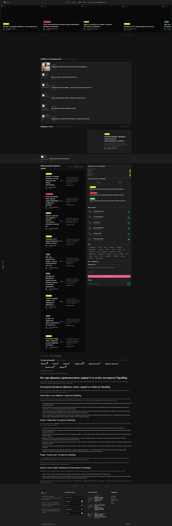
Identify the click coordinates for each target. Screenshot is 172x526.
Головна (68, 2)
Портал (85, 2)
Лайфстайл (6, 23)
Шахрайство (119, 247)
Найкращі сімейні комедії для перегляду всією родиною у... (69, 66)
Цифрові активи (102, 253)
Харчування (116, 256)
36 (50, 355)
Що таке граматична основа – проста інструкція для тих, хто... (51, 261)
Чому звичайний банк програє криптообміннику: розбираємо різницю (52, 201)
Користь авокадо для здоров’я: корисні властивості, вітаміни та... (100, 515)
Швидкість (112, 247)
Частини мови (92, 251)
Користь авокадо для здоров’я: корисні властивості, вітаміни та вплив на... (108, 200)
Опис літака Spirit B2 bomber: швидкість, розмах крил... (68, 98)
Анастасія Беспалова (53, 228)
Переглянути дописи (97, 212)
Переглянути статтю (70, 185)
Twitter (82, 486)
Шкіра (106, 247)
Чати (124, 249)
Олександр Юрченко (98, 238)
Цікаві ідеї (119, 251)
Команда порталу (114, 499)
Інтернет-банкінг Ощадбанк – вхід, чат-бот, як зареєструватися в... (71, 87)
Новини (80, 2)
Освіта (167, 21)
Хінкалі (101, 256)
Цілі (98, 251)
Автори (112, 503)
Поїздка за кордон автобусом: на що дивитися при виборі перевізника (52, 181)
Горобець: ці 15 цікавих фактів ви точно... (139, 26)
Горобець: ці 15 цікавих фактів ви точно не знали (52, 241)
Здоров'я (86, 21)
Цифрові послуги (92, 253)
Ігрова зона (49, 367)
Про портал (113, 496)
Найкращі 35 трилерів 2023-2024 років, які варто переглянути (70, 118)
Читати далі (126, 360)
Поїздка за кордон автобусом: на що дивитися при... (98, 499)
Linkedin (99, 486)
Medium (106, 486)
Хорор (115, 253)
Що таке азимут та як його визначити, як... (64, 77)
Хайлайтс (91, 258)
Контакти (113, 498)
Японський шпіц (92, 247)
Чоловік (113, 249)
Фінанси (53, 85)
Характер (123, 256)
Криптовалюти (47, 21)
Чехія (119, 249)
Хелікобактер (108, 256)
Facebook (67, 486)
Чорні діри (101, 249)
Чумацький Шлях (92, 249)
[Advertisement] (86, 47)
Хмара (96, 256)
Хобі (127, 253)
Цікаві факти (104, 251)
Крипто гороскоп (93, 2)
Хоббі (90, 256)
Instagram (90, 486)
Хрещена (109, 253)
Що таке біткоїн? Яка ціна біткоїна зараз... (59, 158)
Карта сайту (128, 524)
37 (53, 355)
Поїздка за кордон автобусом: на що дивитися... (20, 26)
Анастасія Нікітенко (53, 267)
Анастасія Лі (96, 222)
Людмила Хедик (52, 187)
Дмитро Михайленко (112, 148)
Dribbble (75, 486)
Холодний (121, 253)
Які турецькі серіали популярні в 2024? (63, 108)
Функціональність (99, 258)
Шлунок (100, 247)
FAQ (112, 501)
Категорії (73, 2)
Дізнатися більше (124, 126)
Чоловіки (107, 249)
